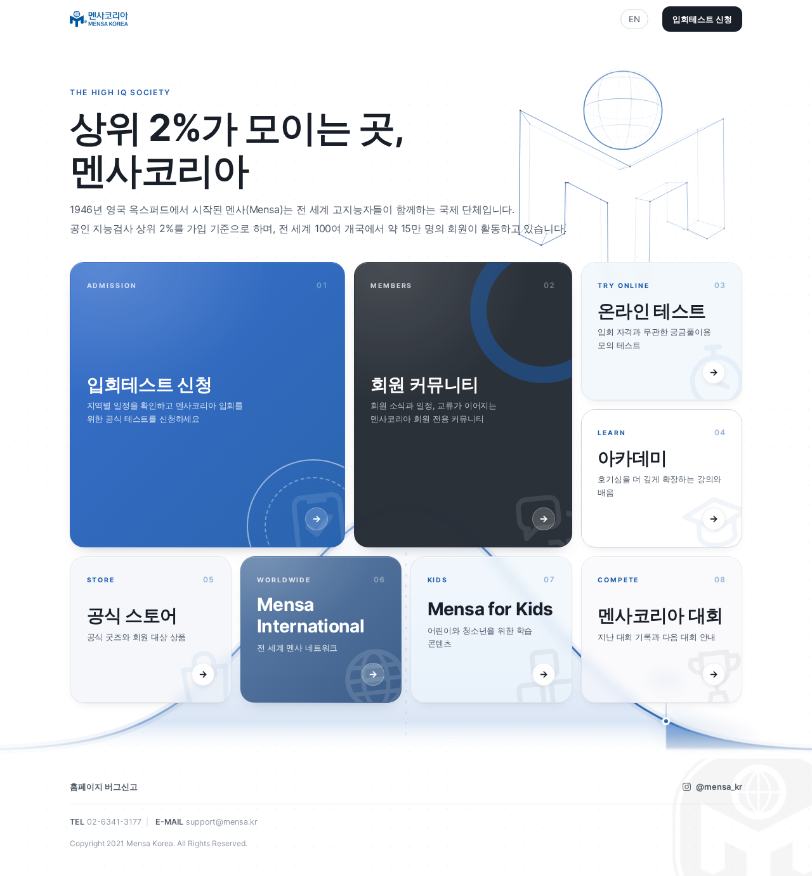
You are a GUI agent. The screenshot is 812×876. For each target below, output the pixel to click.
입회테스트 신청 (702, 19)
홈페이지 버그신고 (104, 786)
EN (634, 19)
